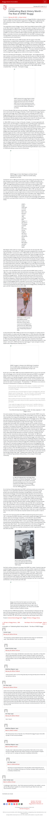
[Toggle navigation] (45, 2)
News (13, 9)
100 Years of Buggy (31, 618)
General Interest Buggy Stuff (15, 618)
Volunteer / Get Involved (36, 801)
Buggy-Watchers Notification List (36, 803)
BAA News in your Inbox (36, 802)
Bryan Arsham (23, 17)
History (38, 618)
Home (9, 9)
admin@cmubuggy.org (24, 808)
